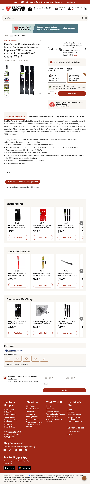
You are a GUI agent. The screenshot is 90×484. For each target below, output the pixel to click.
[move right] (81, 223)
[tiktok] (26, 450)
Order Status (9, 409)
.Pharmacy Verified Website (33, 425)
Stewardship (30, 411)
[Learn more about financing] (84, 49)
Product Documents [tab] (40, 116)
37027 (69, 70)
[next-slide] (6, 95)
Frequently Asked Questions (10, 421)
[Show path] (11, 36)
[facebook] (5, 450)
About (70, 409)
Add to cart (72, 93)
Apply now (78, 55)
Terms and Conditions (38, 475)
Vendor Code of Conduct (26, 479)
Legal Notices (69, 475)
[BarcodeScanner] (86, 18)
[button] (74, 2)
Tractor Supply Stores (34, 422)
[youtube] (20, 450)
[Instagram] (15, 450)
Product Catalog (32, 419)
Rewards (71, 412)
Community (30, 414)
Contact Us (8, 424)
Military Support (32, 417)
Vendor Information (53, 417)
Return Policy (9, 412)
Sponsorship (50, 409)
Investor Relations (33, 409)
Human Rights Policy (10, 479)
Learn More (69, 2)
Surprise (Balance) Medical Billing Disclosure (41, 477)
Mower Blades (20, 36)
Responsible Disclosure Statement (15, 477)
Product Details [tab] (15, 116)
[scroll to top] (84, 478)
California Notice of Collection (44, 479)
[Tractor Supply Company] (15, 8)
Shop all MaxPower (10, 40)
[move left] (9, 223)
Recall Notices (9, 427)
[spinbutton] (52, 93)
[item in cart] (85, 9)
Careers (49, 406)
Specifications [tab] (65, 116)
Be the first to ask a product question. (22, 182)
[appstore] (9, 468)
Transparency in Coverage (65, 477)
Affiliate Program (52, 411)
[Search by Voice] (82, 18)
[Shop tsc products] (45, 28)
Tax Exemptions (10, 417)
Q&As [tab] (80, 116)
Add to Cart (18, 237)
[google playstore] (24, 468)
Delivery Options (10, 414)
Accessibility (79, 475)
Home (6, 36)
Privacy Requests (60, 479)
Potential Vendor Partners (55, 414)
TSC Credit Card (74, 432)
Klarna (70, 434)
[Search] (5, 18)
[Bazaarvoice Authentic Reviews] (14, 350)
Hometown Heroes (74, 414)
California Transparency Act (55, 475)
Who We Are (30, 406)
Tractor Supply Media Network (54, 420)
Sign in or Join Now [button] (62, 106)
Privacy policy (8, 475)
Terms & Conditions (75, 422)
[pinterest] (10, 450)
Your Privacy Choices (20, 475)
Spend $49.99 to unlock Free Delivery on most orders (38, 2)
